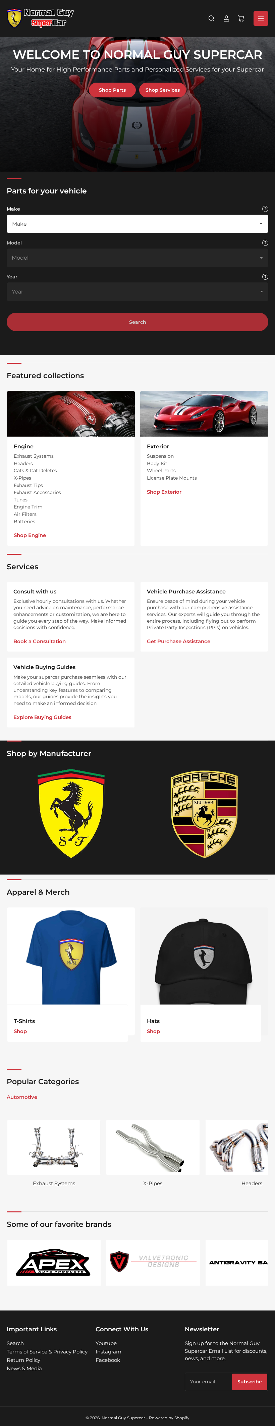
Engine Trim (28, 507)
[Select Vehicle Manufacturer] (265, 209)
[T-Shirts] (71, 971)
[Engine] (71, 414)
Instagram (108, 1351)
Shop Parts (112, 90)
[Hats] (204, 971)
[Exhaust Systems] (53, 1147)
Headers (23, 463)
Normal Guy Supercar (123, 1417)
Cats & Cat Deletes (35, 470)
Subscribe (249, 1382)
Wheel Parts (161, 470)
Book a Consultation (39, 641)
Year (12, 277)
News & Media (24, 1368)
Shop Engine (30, 535)
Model (14, 243)
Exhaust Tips (28, 485)
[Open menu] (261, 18)
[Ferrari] (71, 814)
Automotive (22, 1097)
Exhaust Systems (34, 456)
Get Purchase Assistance (178, 641)
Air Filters (25, 514)
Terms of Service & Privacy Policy (47, 1351)
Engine (24, 446)
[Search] (211, 18)
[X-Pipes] (152, 1147)
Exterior (158, 446)
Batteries (24, 522)
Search (137, 322)
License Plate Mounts (172, 478)
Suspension (160, 456)
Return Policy (23, 1360)
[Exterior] (204, 414)
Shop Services (163, 90)
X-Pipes (22, 478)
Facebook (108, 1360)
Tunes (21, 500)
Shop (20, 1031)
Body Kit (157, 463)
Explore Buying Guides (42, 717)
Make (13, 209)
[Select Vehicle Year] (265, 277)
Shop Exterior (164, 492)
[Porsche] (204, 814)
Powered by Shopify (169, 1417)
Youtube (106, 1343)
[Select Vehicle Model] (265, 243)
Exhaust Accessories (37, 492)
